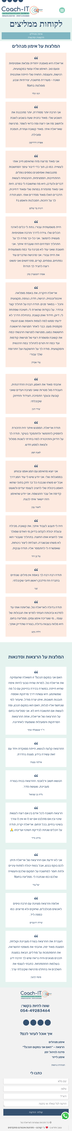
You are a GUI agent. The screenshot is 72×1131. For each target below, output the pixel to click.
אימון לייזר (58, 1057)
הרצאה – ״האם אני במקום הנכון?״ (43, 1047)
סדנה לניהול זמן (54, 1052)
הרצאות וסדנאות (36, 37)
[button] (62, 10)
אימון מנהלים (36, 34)
